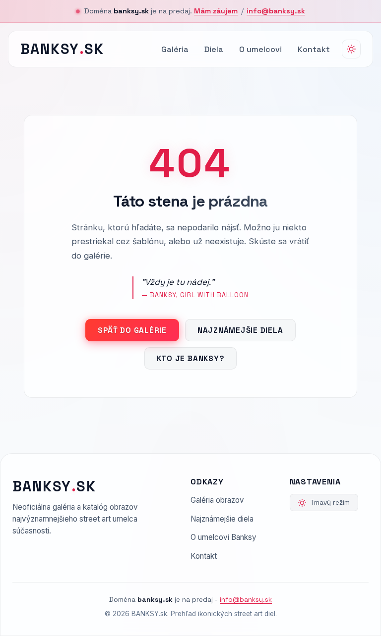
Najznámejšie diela (240, 330)
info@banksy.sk (276, 10)
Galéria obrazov (217, 500)
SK (62, 49)
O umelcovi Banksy (223, 537)
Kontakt (314, 49)
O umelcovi (260, 49)
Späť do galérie (132, 330)
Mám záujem (216, 10)
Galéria (175, 49)
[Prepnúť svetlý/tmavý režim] (351, 49)
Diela (213, 49)
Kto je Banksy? (191, 358)
